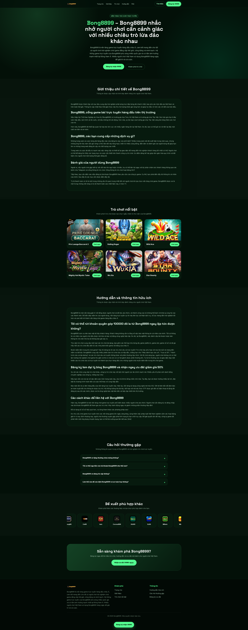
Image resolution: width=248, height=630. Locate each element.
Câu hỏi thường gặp (157, 593)
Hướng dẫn (125, 4)
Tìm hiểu (159, 4)
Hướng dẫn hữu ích (157, 590)
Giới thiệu (109, 4)
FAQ (133, 4)
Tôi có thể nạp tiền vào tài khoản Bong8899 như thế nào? (105, 466)
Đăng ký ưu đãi (155, 597)
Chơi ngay (97, 244)
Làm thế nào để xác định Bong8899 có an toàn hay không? (106, 482)
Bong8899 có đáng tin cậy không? (96, 474)
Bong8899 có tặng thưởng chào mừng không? (101, 458)
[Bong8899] (72, 4)
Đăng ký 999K (173, 4)
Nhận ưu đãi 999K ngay (124, 563)
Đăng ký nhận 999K (113, 66)
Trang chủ (100, 4)
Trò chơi (116, 4)
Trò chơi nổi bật (120, 597)
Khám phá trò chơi (135, 67)
